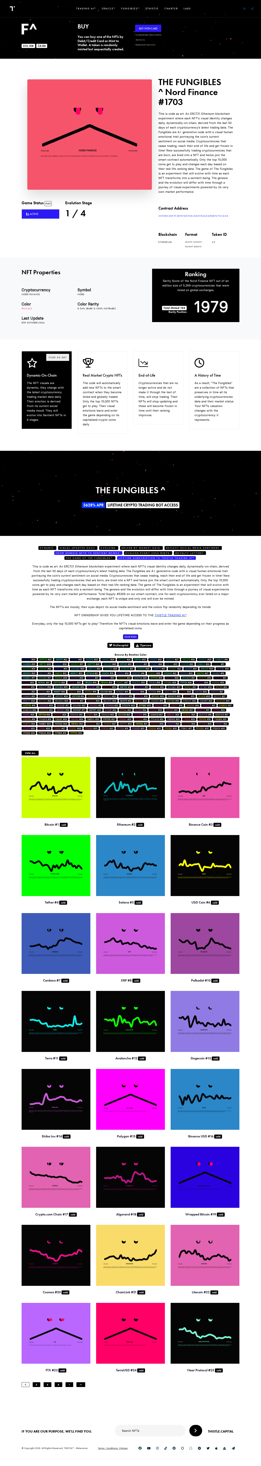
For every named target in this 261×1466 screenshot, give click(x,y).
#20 (191, 668)
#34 (140, 710)
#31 (94, 687)
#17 (29, 678)
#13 (126, 696)
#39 (90, 682)
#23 (125, 664)
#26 (93, 664)
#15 (29, 687)
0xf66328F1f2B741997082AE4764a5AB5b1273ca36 (193, 215)
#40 (110, 664)
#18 (76, 659)
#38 (157, 724)
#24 (124, 659)
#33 (140, 659)
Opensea (145, 645)
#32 (60, 673)
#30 (29, 659)
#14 (221, 659)
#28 (108, 659)
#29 (143, 668)
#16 (218, 673)
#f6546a (27, 308)
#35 (61, 687)
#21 (141, 664)
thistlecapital (120, 645)
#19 (59, 691)
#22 (61, 659)
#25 (45, 659)
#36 (205, 724)
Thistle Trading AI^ (171, 615)
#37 (77, 664)
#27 (172, 659)
